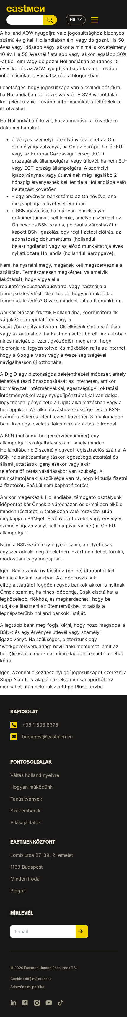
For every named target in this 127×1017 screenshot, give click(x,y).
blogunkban (85, 75)
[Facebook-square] (25, 1003)
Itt (83, 606)
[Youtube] (49, 1003)
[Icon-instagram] (37, 1003)
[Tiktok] (61, 1003)
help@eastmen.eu (19, 653)
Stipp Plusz (74, 687)
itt (2, 109)
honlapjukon (13, 409)
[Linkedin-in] (13, 1003)
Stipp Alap (11, 679)
